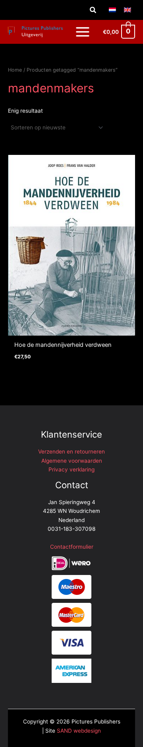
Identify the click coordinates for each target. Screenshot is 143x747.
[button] (93, 10)
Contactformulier (71, 547)
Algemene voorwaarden (71, 461)
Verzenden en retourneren (71, 451)
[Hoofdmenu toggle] (82, 31)
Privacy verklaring (71, 469)
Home (15, 70)
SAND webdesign (79, 730)
